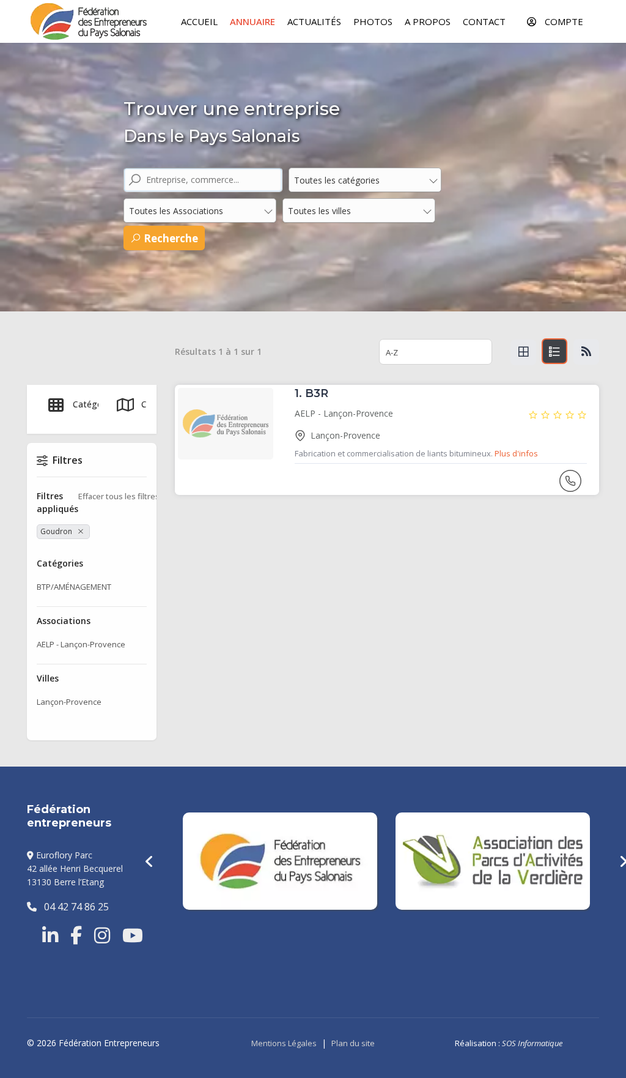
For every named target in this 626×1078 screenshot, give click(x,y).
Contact (484, 21)
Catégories (95, 404)
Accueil (199, 21)
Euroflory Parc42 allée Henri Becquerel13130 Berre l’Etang (75, 868)
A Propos (428, 21)
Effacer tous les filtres (119, 496)
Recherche (169, 238)
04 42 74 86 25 (73, 906)
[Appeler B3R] (571, 486)
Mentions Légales (284, 1043)
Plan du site (353, 1043)
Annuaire (252, 21)
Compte (562, 21)
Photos (372, 21)
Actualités (314, 21)
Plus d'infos (516, 453)
